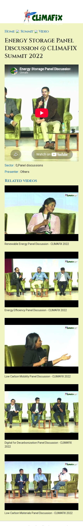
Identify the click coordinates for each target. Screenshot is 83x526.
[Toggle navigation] (77, 11)
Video (44, 31)
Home (9, 31)
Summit (27, 31)
